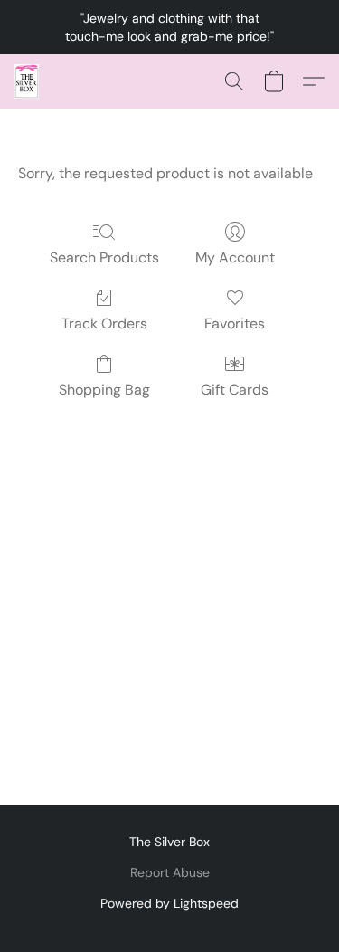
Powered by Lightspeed (169, 903)
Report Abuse (170, 872)
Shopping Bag (104, 389)
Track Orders (104, 323)
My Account (235, 257)
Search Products (104, 257)
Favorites (234, 323)
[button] (27, 81)
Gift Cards (234, 389)
